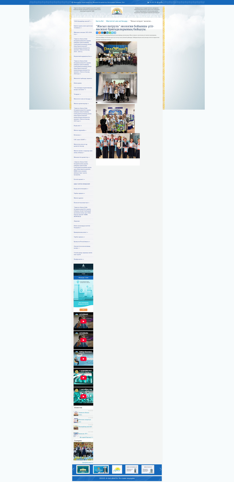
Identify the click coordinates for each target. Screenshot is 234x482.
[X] (105, 33)
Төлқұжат (77, 94)
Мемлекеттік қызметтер (100, 2)
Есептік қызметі (79, 179)
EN (155, 2)
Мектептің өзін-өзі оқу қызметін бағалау (80, 145)
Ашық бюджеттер (86, 2)
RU (153, 2)
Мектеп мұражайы (79, 130)
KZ (151, 2)
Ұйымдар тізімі (83, 277)
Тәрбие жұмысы (79, 193)
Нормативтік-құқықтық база (82, 56)
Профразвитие (78, 259)
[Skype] (112, 33)
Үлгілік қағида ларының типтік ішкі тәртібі (83, 253)
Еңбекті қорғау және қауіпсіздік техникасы (83, 26)
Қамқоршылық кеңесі (80, 232)
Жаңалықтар (77, 2)
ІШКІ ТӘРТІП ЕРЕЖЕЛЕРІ (82, 184)
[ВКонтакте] (97, 33)
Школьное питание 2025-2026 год (83, 33)
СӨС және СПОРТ (79, 139)
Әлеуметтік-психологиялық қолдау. (82, 247)
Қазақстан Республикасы (81, 241)
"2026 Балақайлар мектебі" (82, 21)
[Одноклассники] (100, 33)
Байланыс (118, 2)
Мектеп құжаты (78, 198)
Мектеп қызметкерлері (81, 103)
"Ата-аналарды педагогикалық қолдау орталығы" (83, 88)
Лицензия (77, 221)
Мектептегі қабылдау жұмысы (83, 78)
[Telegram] (115, 33)
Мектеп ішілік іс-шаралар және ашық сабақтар (83, 151)
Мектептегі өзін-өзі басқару (82, 99)
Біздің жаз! (77, 125)
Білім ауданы (78, 83)
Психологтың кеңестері (81, 202)
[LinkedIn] (107, 33)
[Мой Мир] (102, 33)
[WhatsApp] (110, 33)
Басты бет (100, 21)
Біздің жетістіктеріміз (80, 188)
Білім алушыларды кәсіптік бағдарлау (82, 226)
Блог (123, 2)
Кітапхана (77, 135)
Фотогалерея (111, 2)
